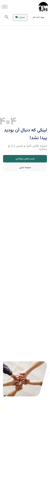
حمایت (21, 17)
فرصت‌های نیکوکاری (25, 159)
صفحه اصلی (25, 167)
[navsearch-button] (6, 17)
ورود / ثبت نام (38, 17)
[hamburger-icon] (4, 6)
